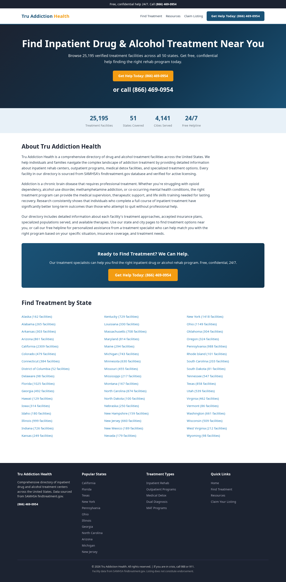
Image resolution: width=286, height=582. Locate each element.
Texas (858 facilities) (201, 383)
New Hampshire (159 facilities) (126, 413)
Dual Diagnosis (156, 502)
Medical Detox (156, 495)
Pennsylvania (91, 508)
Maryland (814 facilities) (121, 339)
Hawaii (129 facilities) (37, 398)
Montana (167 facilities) (121, 383)
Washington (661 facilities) (206, 413)
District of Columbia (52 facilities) (46, 369)
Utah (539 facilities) (201, 391)
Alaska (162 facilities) (37, 316)
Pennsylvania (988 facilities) (207, 346)
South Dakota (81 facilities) (206, 369)
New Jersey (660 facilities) (122, 421)
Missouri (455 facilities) (121, 369)
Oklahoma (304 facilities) (205, 331)
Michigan (88, 545)
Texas (86, 495)
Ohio (85, 514)
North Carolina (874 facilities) (125, 391)
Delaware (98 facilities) (38, 376)
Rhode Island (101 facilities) (207, 354)
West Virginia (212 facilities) (207, 428)
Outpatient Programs (161, 489)
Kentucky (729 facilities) (121, 316)
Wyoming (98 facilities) (203, 435)
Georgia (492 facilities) (38, 391)
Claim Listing (193, 16)
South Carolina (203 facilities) (208, 361)
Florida (86, 489)
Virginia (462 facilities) (203, 398)
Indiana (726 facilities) (38, 428)
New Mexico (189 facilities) (123, 428)
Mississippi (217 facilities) (122, 376)
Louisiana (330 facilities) (121, 324)
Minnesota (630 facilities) (122, 361)
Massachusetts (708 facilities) (125, 331)
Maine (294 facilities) (119, 346)
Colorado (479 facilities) (39, 354)
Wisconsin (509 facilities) (205, 421)
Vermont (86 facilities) (203, 406)
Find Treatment (151, 16)
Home (215, 483)
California (88, 483)
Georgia (87, 527)
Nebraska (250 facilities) (121, 406)
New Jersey (89, 552)
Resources (173, 16)
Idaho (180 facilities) (36, 413)
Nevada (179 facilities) (120, 435)
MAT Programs (156, 508)
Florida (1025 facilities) (38, 383)
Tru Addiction (45, 16)
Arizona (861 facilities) (38, 339)
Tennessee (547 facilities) (205, 376)
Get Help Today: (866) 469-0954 (235, 16)
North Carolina (92, 533)
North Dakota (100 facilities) (124, 398)
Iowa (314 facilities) (36, 406)
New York (88, 502)
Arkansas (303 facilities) (39, 331)
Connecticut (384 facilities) (41, 361)
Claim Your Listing (223, 502)
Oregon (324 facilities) (203, 339)
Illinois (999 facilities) (37, 421)
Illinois (86, 520)
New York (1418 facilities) (205, 316)
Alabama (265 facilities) (38, 324)
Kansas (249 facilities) (37, 435)
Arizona (87, 539)
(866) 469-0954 (166, 4)
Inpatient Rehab (157, 483)
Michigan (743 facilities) (121, 354)
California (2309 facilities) (40, 346)
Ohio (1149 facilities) (202, 324)
